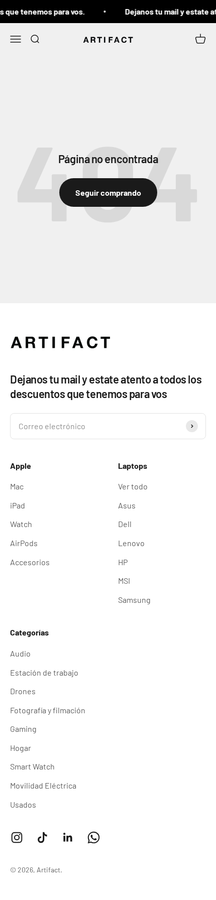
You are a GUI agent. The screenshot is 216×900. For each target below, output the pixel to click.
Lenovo (131, 543)
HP (123, 562)
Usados (23, 804)
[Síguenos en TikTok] (42, 837)
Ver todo (133, 486)
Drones (23, 691)
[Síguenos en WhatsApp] (93, 837)
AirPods (24, 543)
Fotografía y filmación (47, 710)
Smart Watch (32, 766)
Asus (127, 505)
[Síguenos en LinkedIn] (68, 837)
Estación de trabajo (44, 672)
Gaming (23, 728)
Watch (21, 524)
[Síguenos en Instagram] (17, 837)
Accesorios (30, 562)
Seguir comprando (108, 192)
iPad (17, 505)
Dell (125, 524)
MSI (124, 580)
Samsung (134, 599)
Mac (17, 486)
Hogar (20, 747)
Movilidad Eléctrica (43, 785)
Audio (20, 653)
